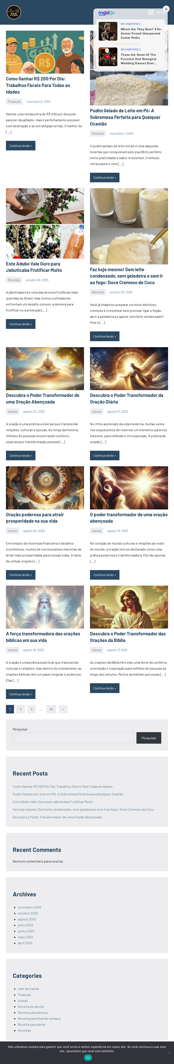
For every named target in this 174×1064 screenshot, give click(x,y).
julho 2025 (25, 925)
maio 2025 (25, 937)
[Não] (169, 1053)
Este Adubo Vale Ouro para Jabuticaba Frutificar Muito (53, 802)
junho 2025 (26, 931)
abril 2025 (25, 943)
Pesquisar (20, 729)
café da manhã (28, 989)
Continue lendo (19, 146)
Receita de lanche (31, 1006)
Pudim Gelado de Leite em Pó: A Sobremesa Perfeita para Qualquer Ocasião (125, 117)
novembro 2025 (29, 907)
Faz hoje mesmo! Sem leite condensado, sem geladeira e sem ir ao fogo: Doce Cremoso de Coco (126, 276)
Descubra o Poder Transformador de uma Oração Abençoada (57, 817)
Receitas (98, 133)
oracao (12, 411)
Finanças (14, 101)
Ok (88, 1057)
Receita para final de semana (39, 1018)
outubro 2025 (28, 913)
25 (51, 709)
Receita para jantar (32, 1024)
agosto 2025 (27, 919)
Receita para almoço (33, 1012)
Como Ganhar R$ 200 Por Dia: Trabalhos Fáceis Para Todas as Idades (38, 85)
